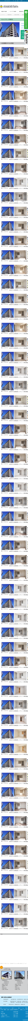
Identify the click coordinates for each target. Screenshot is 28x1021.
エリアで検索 (13, 12)
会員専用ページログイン (5, 1016)
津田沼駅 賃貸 (11, 1004)
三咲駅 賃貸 (12, 1002)
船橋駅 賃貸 (23, 1004)
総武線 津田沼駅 (16, 14)
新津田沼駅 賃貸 (13, 1001)
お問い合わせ (15, 1016)
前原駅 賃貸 (19, 1001)
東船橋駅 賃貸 (17, 1004)
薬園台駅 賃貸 (24, 1001)
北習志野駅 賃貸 (20, 999)
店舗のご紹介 (15, 1015)
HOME (2, 1011)
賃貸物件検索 (9, 14)
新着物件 (21, 12)
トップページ (3, 14)
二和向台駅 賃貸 (18, 1002)
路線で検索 (4, 12)
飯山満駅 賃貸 (13, 999)
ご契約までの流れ (4, 1015)
